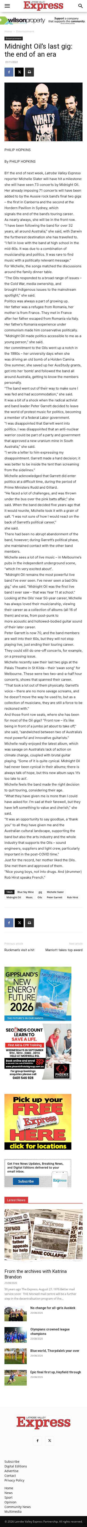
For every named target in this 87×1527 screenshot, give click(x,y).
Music (29, 897)
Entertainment (25, 31)
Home (8, 31)
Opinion (10, 1502)
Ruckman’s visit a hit (19, 950)
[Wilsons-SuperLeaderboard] (43, 21)
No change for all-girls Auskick (52, 1308)
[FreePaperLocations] (37, 1148)
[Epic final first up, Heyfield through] (15, 1378)
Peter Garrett (54, 897)
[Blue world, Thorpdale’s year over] (15, 1356)
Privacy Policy (14, 1480)
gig (40, 892)
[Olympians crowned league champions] (15, 1335)
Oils (39, 897)
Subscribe (11, 1461)
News (8, 1493)
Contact (10, 1475)
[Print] (29, 72)
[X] (19, 72)
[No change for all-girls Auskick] (15, 1313)
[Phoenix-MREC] (37, 1078)
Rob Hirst (72, 897)
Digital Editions (15, 1466)
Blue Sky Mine (25, 892)
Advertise (11, 1471)
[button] (7, 6)
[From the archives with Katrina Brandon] (43, 1237)
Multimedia (13, 1511)
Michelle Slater (55, 892)
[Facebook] (8, 72)
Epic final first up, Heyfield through (55, 1372)
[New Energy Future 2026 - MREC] (37, 1021)
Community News (17, 1507)
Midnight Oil (13, 897)
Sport (8, 1497)
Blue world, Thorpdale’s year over (54, 1351)
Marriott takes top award (64, 950)
